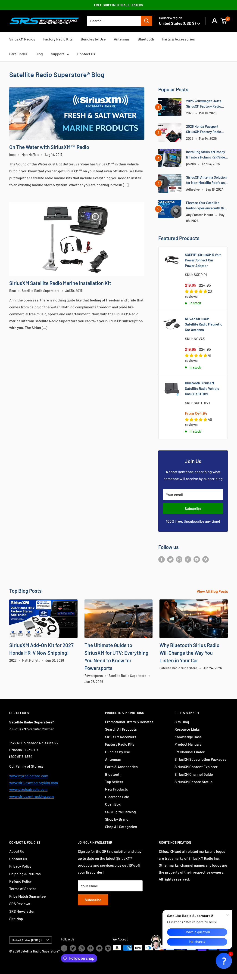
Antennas (122, 39)
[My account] (214, 20)
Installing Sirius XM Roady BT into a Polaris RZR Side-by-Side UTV (206, 155)
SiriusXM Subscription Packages (200, 759)
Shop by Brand (116, 819)
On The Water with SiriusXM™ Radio (49, 147)
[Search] (146, 21)
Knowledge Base (188, 737)
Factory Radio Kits (58, 39)
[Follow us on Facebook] (161, 559)
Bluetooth (146, 39)
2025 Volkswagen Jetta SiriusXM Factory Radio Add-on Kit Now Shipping (205, 104)
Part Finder (18, 54)
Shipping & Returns (25, 874)
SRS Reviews (19, 903)
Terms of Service (23, 888)
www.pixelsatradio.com (28, 789)
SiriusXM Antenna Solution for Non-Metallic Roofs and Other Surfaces (206, 180)
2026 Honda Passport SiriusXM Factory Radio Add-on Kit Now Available (205, 129)
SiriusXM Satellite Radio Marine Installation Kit (60, 283)
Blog (39, 54)
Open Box (113, 804)
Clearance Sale (117, 796)
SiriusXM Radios (22, 39)
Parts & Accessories (178, 39)
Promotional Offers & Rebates (129, 722)
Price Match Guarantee (27, 896)
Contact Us (86, 54)
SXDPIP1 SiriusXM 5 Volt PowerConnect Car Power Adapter (203, 260)
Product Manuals (188, 744)
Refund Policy (20, 881)
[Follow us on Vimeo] (205, 559)
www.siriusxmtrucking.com (31, 796)
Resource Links (187, 729)
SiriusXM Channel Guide (194, 774)
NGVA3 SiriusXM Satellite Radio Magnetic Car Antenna (203, 324)
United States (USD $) (26, 940)
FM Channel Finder (190, 752)
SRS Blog (182, 722)
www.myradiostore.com (28, 775)
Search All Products (121, 729)
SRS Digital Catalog (120, 812)
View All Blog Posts (213, 591)
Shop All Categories (121, 826)
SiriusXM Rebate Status (193, 781)
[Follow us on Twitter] (170, 559)
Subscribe (193, 508)
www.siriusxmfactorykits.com (33, 782)
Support (57, 54)
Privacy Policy (20, 866)
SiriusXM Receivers (120, 737)
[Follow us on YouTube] (196, 559)
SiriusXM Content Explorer (196, 766)
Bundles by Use (93, 39)
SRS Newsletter (22, 911)
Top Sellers (114, 781)
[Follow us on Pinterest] (188, 559)
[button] (224, 961)
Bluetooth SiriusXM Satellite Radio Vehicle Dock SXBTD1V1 (202, 388)
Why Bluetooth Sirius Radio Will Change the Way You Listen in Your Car (189, 652)
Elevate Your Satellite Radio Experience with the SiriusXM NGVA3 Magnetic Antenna (206, 206)
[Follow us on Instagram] (179, 559)
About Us (16, 851)
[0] (224, 21)
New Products (116, 789)
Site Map (16, 918)
